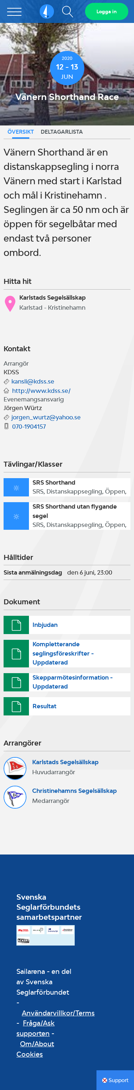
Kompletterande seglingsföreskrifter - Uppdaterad (63, 653)
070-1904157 (29, 426)
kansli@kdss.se (32, 381)
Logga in (106, 11)
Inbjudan (45, 624)
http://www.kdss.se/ (41, 390)
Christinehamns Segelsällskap (74, 790)
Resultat (44, 706)
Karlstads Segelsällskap (65, 762)
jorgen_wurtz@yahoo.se (46, 417)
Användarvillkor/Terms (58, 1013)
